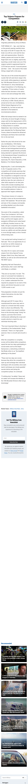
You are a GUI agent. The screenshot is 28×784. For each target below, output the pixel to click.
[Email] (23, 22)
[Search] (22, 2)
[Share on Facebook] (17, 22)
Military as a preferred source (15, 399)
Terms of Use (13, 450)
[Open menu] (2, 2)
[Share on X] (20, 22)
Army (14, 14)
